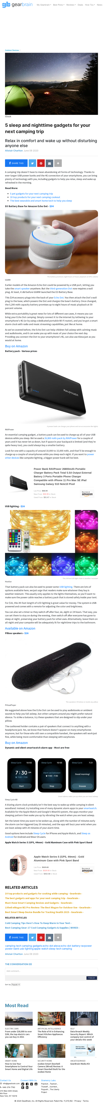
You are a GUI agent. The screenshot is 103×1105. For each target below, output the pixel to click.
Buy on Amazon (16, 346)
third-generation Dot (61, 288)
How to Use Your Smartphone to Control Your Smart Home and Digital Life (19, 1066)
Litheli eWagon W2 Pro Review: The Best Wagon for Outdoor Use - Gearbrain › (48, 907)
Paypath (44, 1089)
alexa (57, 946)
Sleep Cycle (39, 833)
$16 (23, 506)
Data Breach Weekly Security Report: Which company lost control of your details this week (82, 1035)
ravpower (86, 946)
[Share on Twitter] (32, 163)
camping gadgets (32, 946)
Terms (86, 1101)
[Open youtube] (36, 1084)
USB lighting (65, 586)
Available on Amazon (20, 628)
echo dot (48, 946)
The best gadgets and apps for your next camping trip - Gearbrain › (42, 898)
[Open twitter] (22, 1084)
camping (67, 948)
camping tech (13, 946)
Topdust (53, 1084)
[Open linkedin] (27, 1087)
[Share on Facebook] (16, 163)
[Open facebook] (27, 1084)
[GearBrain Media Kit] (84, 1050)
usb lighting (27, 948)
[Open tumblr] (22, 1087)
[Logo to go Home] (18, 5)
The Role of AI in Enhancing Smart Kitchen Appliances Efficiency (51, 1034)
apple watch (41, 948)
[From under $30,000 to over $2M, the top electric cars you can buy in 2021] (19, 1018)
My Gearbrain (43, 5)
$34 (52, 206)
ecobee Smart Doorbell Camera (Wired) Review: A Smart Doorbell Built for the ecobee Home (51, 1067)
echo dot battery (70, 946)
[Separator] (58, 163)
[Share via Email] (49, 163)
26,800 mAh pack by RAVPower (60, 438)
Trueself (44, 1087)
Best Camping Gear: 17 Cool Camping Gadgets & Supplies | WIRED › (42, 927)
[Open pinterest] (31, 1084)
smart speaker (22, 288)
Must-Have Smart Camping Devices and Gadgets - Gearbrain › (39, 902)
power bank (12, 948)
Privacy (77, 1101)
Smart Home (11, 1061)
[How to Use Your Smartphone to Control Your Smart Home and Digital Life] (19, 1050)
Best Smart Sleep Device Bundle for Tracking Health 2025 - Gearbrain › (44, 912)
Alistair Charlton (14, 150)
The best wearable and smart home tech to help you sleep (41, 200)
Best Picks (58, 5)
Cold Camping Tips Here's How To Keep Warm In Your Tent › (38, 923)
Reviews (70, 5)
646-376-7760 (9, 1087)
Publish (91, 978)
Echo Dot (59, 297)
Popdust (44, 1084)
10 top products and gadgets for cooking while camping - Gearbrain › (43, 893)
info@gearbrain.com (11, 1083)
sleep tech (55, 948)
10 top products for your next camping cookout (35, 197)
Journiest (53, 1087)
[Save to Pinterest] (41, 163)
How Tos (89, 5)
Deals (80, 5)
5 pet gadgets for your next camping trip (31, 193)
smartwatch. (90, 808)
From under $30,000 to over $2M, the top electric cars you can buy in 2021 (18, 1034)
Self (72, 1028)
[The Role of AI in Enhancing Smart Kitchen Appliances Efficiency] (51, 1018)
